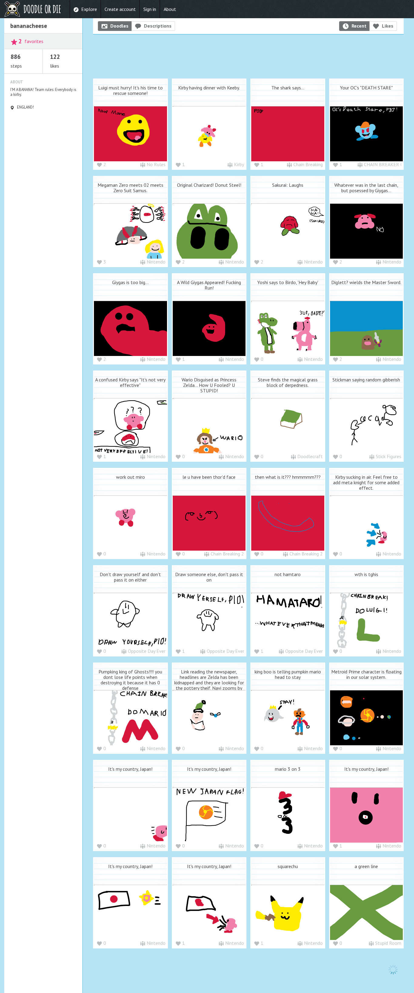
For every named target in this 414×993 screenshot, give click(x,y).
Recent (359, 26)
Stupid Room (388, 943)
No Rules (156, 164)
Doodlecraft (310, 456)
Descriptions (158, 26)
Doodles (119, 26)
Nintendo (156, 262)
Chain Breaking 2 (227, 554)
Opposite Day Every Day (152, 651)
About (170, 9)
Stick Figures (388, 456)
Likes (387, 26)
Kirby (239, 164)
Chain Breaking (308, 164)
